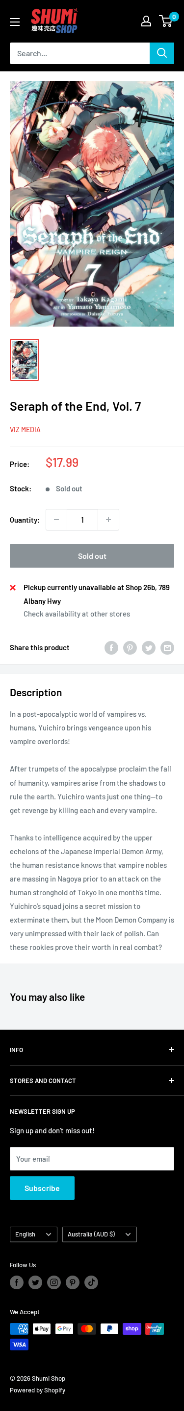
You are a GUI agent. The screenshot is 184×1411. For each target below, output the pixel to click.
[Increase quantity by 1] (108, 519)
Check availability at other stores (77, 613)
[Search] (162, 53)
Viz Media (25, 429)
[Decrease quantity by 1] (56, 519)
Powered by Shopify (37, 1390)
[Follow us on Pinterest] (72, 1282)
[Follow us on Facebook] (17, 1282)
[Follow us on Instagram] (54, 1282)
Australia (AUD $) (91, 1234)
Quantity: (25, 519)
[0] (166, 21)
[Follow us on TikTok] (91, 1282)
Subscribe (42, 1187)
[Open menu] (15, 22)
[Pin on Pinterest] (130, 647)
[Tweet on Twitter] (149, 647)
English (25, 1234)
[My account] (146, 21)
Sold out (92, 555)
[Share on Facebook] (111, 647)
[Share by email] (167, 647)
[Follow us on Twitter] (35, 1282)
